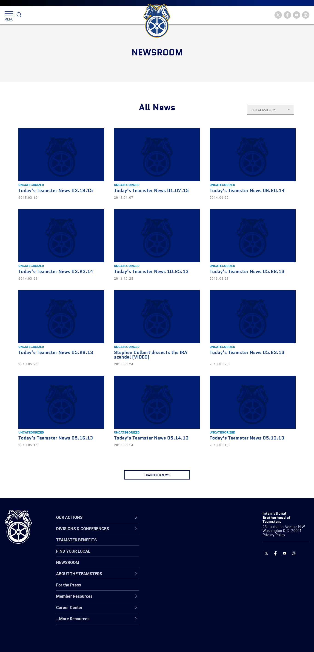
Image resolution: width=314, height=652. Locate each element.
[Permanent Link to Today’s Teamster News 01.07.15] (157, 154)
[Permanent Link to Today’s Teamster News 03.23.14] (61, 235)
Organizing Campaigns (176, 533)
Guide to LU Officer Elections (181, 588)
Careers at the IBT (171, 544)
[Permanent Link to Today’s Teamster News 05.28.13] (253, 235)
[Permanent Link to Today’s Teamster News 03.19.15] (61, 154)
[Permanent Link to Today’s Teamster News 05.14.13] (157, 402)
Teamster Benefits (76, 540)
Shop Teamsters (170, 555)
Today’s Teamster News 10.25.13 (151, 272)
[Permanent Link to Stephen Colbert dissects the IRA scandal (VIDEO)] (157, 316)
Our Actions (168, 517)
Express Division (170, 599)
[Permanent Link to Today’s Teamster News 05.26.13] (61, 316)
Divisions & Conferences (181, 517)
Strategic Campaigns (174, 544)
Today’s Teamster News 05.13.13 (247, 438)
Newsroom (67, 562)
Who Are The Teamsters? (178, 533)
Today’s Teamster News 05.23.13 (247, 353)
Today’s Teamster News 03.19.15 (55, 191)
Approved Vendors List (176, 577)
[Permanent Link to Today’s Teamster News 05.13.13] (253, 402)
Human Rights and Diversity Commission (180, 632)
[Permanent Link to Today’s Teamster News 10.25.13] (157, 235)
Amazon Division (170, 544)
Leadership (165, 544)
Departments (167, 566)
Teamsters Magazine (174, 544)
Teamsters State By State (178, 533)
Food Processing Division (178, 610)
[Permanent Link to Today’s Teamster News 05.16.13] (61, 402)
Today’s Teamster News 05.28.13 (247, 272)
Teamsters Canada (172, 566)
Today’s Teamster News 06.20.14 (247, 191)
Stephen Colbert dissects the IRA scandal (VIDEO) (150, 355)
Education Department (175, 544)
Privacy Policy (274, 534)
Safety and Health (171, 555)
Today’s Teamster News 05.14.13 (151, 438)
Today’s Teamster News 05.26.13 (55, 353)
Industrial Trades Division (178, 643)
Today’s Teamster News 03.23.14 (55, 272)
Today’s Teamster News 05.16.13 (55, 438)
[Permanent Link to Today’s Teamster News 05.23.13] (253, 316)
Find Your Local (73, 551)
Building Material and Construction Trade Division (186, 566)
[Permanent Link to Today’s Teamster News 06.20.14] (253, 154)
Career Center (171, 517)
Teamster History (171, 555)
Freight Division (169, 621)
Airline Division (168, 533)
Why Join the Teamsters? (178, 533)
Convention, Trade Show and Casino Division (188, 588)
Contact (162, 533)
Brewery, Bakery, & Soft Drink (181, 555)
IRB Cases (164, 588)
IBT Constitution (170, 577)
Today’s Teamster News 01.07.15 (151, 191)
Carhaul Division (170, 577)
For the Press (68, 585)
